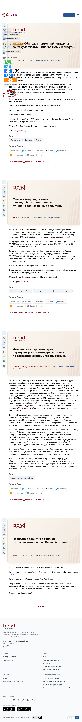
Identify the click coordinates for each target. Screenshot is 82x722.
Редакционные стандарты (52, 666)
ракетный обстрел (11, 34)
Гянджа (7, 30)
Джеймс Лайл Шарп (12, 51)
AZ (73, 717)
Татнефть (28, 140)
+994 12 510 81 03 (8, 643)
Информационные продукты (13, 681)
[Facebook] (9, 700)
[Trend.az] (9, 15)
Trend (51, 237)
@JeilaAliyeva (23, 130)
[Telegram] (23, 700)
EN (69, 717)
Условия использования (51, 678)
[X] (14, 700)
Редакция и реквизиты (51, 660)
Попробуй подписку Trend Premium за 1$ (30, 161)
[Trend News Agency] (9, 626)
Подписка (6, 678)
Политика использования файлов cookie (57, 688)
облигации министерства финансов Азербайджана (53, 291)
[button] (4, 182)
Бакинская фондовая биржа (21, 291)
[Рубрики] (78, 15)
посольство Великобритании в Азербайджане (11, 45)
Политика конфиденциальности (54, 681)
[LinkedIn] (28, 700)
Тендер (38, 140)
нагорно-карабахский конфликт (22, 478)
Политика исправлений (51, 669)
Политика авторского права (53, 685)
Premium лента (8, 660)
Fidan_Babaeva (23, 282)
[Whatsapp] (4, 700)
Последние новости (9, 657)
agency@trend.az (8, 646)
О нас (45, 657)
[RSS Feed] (33, 700)
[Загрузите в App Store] (9, 709)
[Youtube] (18, 700)
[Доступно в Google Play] (24, 709)
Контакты (46, 663)
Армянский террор (11, 38)
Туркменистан (16, 140)
